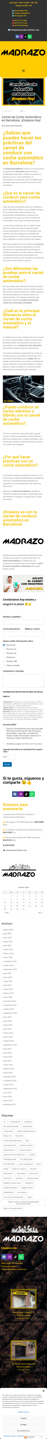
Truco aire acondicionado (13, 1197)
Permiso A (10, 657)
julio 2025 (7, 973)
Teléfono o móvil (32, 629)
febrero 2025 (8, 993)
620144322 (9, 845)
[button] (43, 1391)
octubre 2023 (8, 1041)
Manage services (23, 1412)
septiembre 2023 (10, 1045)
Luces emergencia (26, 1164)
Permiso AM (11, 661)
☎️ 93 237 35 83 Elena (20, 25)
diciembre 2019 (9, 1104)
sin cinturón (22, 1192)
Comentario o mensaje (13, 671)
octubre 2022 (8, 1084)
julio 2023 (7, 1049)
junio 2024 (7, 1021)
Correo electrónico (12, 629)
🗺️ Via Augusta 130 (19, 16)
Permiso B (10, 645)
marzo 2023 (8, 1065)
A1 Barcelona (15, 1122)
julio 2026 (7, 933)
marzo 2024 (8, 1033)
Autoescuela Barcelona (26, 1131)
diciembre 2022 (9, 1076)
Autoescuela (8, 1131)
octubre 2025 (8, 965)
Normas (33, 1169)
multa (5, 1169)
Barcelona (19, 1136)
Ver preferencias (23, 1431)
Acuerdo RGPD (10, 725)
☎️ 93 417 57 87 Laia (19, 23)
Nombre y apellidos (12, 617)
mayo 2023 (7, 1057)
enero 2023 (8, 1072)
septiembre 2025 (10, 969)
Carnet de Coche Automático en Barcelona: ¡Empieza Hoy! (21, 118)
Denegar (23, 1424)
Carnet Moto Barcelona (12, 1140)
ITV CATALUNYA (26, 1159)
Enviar (7, 764)
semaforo (19, 1178)
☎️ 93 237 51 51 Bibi (19, 20)
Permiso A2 (11, 653)
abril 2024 (7, 1029)
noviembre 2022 (10, 1080)
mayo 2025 (7, 981)
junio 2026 (7, 937)
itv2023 (32, 1154)
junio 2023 (7, 1053)
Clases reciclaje (12, 665)
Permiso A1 (11, 649)
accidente (28, 1122)
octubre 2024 (8, 1009)
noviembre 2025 (10, 961)
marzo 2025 (8, 989)
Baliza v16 (7, 1136)
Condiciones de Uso (23, 1436)
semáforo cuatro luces (12, 1183)
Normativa (21, 1173)
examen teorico (25, 1150)
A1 (5, 1122)
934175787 (7, 832)
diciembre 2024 (9, 1001)
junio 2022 (7, 1096)
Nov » (40, 912)
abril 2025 (7, 985)
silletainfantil (8, 1192)
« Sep (6, 912)
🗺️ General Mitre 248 (19, 11)
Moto (39, 1164)
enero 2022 (8, 1100)
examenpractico (9, 1145)
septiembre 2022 (10, 1088)
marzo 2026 (8, 949)
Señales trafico (27, 1187)
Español (30, 1437)
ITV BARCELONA (9, 1159)
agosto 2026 (8, 929)
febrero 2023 (8, 1068)
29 (11, 909)
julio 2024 (7, 1017)
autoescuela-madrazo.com (16, 850)
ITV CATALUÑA (9, 1164)
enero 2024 (8, 1037)
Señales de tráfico (10, 1187)
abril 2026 (7, 945)
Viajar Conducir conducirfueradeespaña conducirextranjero (23, 1203)
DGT (27, 1140)
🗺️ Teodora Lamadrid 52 (21, 13)
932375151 (7, 840)
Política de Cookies (8, 1266)
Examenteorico (9, 1150)
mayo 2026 (7, 941)
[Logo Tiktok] (26, 37)
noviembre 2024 (10, 1005)
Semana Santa (32, 1178)
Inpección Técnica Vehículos (14, 1154)
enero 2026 (8, 957)
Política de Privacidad (33, 744)
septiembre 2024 (10, 1013)
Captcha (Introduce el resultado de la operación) (23, 750)
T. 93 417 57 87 (23, 1318)
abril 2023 (7, 1061)
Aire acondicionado (11, 1126)
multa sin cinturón (19, 1169)
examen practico (26, 1145)
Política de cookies (10, 1436)
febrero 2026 (8, 953)
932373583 (39, 822)
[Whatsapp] (30, 37)
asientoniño (27, 1126)
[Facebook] (17, 37)
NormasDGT (8, 1173)
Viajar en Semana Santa (12, 1208)
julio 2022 (7, 1092)
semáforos (29, 1183)
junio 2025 (7, 977)
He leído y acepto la (24, 744)
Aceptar (24, 1418)
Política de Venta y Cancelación (13, 1269)
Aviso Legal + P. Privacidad (12, 1263)
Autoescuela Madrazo (13, 126)
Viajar (29, 1197)
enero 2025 (8, 997)
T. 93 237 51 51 (23, 1370)
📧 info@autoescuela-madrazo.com (23, 30)
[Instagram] (21, 37)
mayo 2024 (7, 1025)
